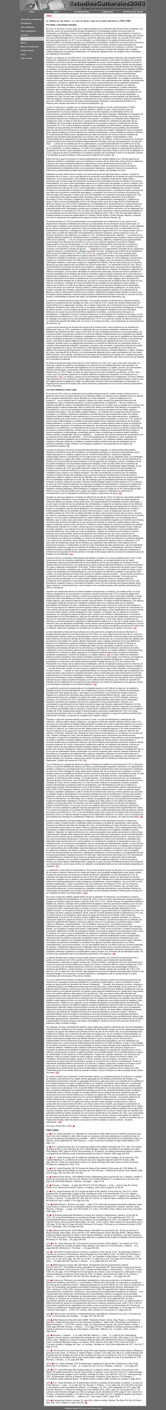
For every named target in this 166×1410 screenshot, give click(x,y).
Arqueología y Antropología (31, 19)
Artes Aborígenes (28, 27)
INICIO (32, 12)
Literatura (24, 35)
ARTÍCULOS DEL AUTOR (133, 12)
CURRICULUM (107, 12)
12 (135, 628)
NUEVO (56, 12)
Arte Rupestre (26, 23)
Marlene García (72, 1408)
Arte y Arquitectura (28, 31)
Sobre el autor (26, 58)
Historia (24, 39)
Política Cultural (27, 50)
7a (60, 377)
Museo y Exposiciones (30, 47)
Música (23, 43)
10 (120, 493)
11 (72, 554)
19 (57, 1072)
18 (114, 954)
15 (85, 760)
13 (108, 655)
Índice (49, 15)
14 (95, 684)
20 (60, 1122)
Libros (23, 54)
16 (141, 817)
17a (85, 893)
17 (57, 866)
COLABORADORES (81, 12)
